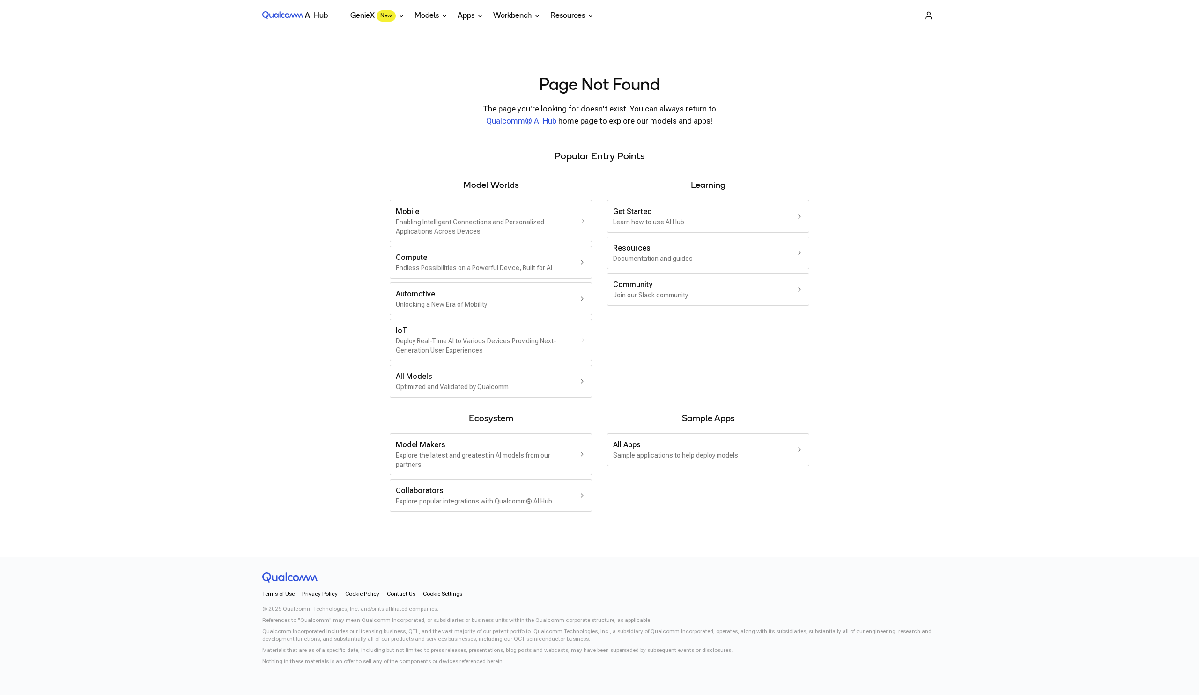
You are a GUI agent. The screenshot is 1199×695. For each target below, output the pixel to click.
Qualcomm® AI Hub (521, 121)
